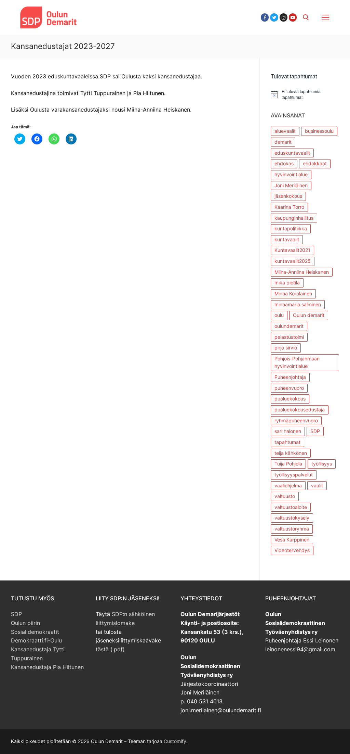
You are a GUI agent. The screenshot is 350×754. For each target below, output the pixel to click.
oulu (279, 315)
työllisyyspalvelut (293, 474)
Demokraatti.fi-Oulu (36, 640)
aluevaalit (285, 131)
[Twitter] (274, 17)
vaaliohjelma (288, 485)
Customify (175, 741)
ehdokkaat (315, 163)
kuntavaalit (286, 239)
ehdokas (284, 163)
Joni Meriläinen (291, 185)
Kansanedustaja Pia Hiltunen (47, 667)
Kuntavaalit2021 (292, 250)
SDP (315, 431)
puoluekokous (290, 398)
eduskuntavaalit (292, 153)
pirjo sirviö (285, 347)
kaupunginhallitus (293, 218)
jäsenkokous (288, 196)
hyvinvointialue (291, 174)
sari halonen (287, 431)
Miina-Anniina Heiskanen (301, 272)
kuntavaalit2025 (292, 261)
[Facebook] (265, 17)
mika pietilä (287, 282)
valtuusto (284, 496)
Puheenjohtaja (290, 377)
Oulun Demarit (121, 13)
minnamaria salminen (297, 304)
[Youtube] (293, 17)
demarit (283, 142)
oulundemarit (289, 326)
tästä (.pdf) (110, 649)
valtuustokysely (291, 518)
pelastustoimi (289, 337)
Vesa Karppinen (291, 539)
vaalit (317, 485)
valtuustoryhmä (291, 529)
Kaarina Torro (289, 207)
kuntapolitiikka (290, 228)
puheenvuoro (289, 388)
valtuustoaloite (290, 507)
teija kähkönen (290, 453)
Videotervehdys (292, 550)
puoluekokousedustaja (299, 409)
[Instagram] (283, 17)
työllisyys (321, 464)
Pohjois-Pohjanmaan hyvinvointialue (297, 362)
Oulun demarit (308, 315)
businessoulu (319, 131)
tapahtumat (287, 442)
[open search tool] (306, 17)
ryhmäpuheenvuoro (296, 420)
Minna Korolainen (293, 293)
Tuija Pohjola (288, 464)
